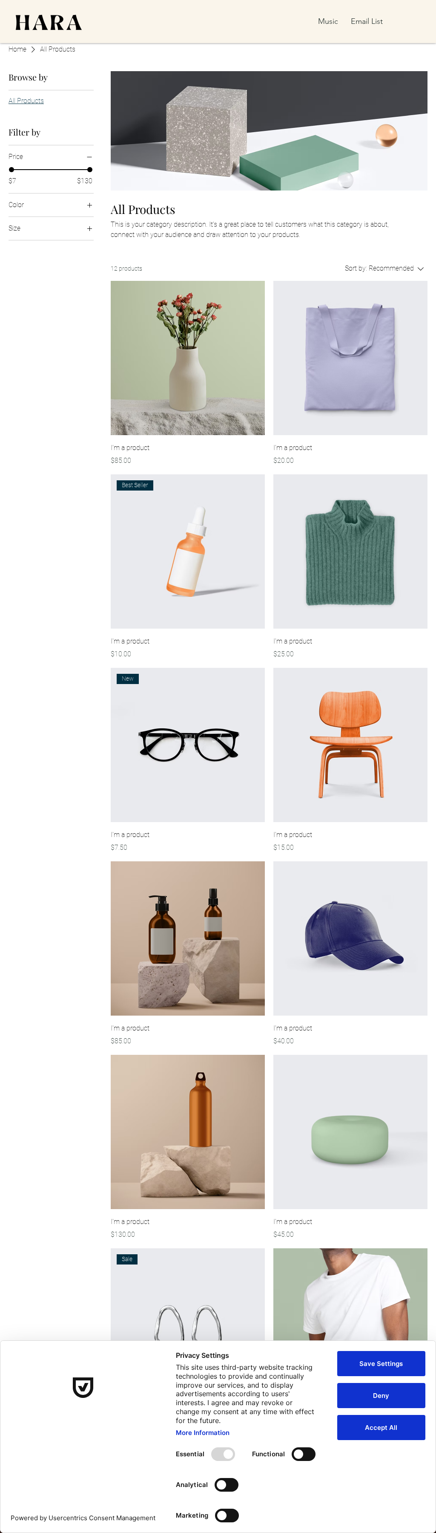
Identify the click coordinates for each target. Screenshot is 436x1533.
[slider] (11, 170)
